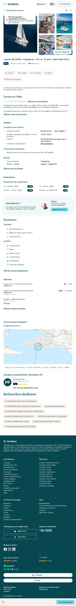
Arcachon (7, 506)
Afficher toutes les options (15, 308)
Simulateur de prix (11, 474)
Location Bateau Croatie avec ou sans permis (20, 401)
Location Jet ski (45, 474)
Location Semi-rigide (47, 465)
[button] (6, 331)
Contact (42, 510)
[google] (43, 557)
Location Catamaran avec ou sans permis (19, 416)
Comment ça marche (47, 508)
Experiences (8, 490)
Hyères (6, 508)
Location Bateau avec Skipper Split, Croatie (20, 426)
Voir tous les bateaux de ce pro (25, 388)
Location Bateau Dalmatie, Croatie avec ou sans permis (24, 411)
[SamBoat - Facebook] (5, 549)
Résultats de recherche (15, 10)
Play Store (22, 537)
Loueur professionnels (12, 476)
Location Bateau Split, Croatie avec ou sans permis (22, 406)
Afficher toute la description (15, 114)
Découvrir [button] (41, 4)
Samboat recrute (10, 465)
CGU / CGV (7, 589)
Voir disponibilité (65, 602)
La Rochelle (8, 510)
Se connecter (65, 4)
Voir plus (7, 303)
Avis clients (8, 483)
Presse (6, 486)
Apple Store (21, 531)
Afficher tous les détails (13, 168)
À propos (7, 463)
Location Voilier (45, 469)
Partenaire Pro (18, 379)
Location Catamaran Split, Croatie (16, 421)
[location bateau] (11, 4)
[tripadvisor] (9, 566)
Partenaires (43, 589)
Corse (6, 512)
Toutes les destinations (13, 519)
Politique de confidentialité (49, 587)
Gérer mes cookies (46, 512)
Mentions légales (10, 587)
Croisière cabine (45, 481)
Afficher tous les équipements (16, 271)
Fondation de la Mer (11, 488)
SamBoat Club (9, 481)
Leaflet (70, 363)
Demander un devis (59, 209)
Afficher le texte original (38, 101)
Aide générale (44, 503)
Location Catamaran (47, 472)
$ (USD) (37, 580)
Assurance (7, 472)
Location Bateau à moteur (49, 463)
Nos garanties (9, 467)
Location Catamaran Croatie (54, 406)
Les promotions (45, 483)
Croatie (6, 515)
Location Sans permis (47, 479)
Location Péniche (46, 476)
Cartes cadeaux (9, 479)
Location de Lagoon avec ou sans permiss (52, 416)
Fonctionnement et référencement (52, 506)
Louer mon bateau (11, 469)
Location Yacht (45, 467)
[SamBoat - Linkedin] (14, 549)
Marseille (7, 503)
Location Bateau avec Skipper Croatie (46, 421)
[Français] (52, 4)
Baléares (7, 517)
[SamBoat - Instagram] (9, 549)
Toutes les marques (46, 486)
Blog (5, 493)
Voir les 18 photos (62, 52)
